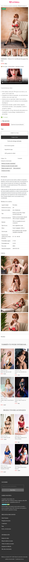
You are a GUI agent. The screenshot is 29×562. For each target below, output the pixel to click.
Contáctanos (4, 523)
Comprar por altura (6, 170)
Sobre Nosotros (5, 518)
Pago (3, 526)
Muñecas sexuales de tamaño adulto (9, 166)
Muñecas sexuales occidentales (11, 5)
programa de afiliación (6, 546)
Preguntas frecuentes (6, 520)
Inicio (2, 5)
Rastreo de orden (5, 538)
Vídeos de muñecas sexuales (8, 543)
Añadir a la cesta (14, 132)
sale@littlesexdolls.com (15, 502)
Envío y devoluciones (6, 529)
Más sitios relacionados (6, 549)
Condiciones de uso (19, 559)
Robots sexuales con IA (7, 168)
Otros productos (16, 168)
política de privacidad (9, 559)
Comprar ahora (14, 137)
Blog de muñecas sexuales (7, 541)
